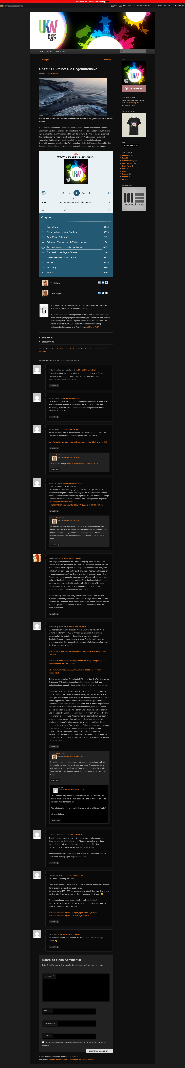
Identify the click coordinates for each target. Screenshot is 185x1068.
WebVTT (98, 326)
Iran (123, 168)
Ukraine (72, 349)
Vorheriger (44, 60)
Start (41, 51)
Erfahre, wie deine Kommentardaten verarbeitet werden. (72, 1059)
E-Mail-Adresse (50, 1023)
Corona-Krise (127, 163)
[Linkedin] (102, 293)
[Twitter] (106, 293)
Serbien (125, 174)
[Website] (99, 283)
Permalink (42, 351)
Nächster (108, 60)
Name (48, 1011)
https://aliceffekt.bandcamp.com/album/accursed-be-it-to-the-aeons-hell (78, 441)
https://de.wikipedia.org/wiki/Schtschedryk (84, 463)
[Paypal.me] (106, 283)
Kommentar (49, 976)
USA (124, 179)
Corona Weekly (128, 160)
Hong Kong (126, 166)
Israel (124, 171)
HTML (91, 326)
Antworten (54, 385)
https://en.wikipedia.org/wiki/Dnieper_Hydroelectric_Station (73, 912)
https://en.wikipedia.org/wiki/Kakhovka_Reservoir (69, 915)
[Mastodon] (102, 283)
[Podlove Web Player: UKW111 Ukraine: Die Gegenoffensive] (76, 214)
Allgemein (126, 155)
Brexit (124, 158)
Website (47, 1035)
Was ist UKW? (61, 51)
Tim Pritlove (61, 349)
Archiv (49, 51)
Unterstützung (131, 103)
